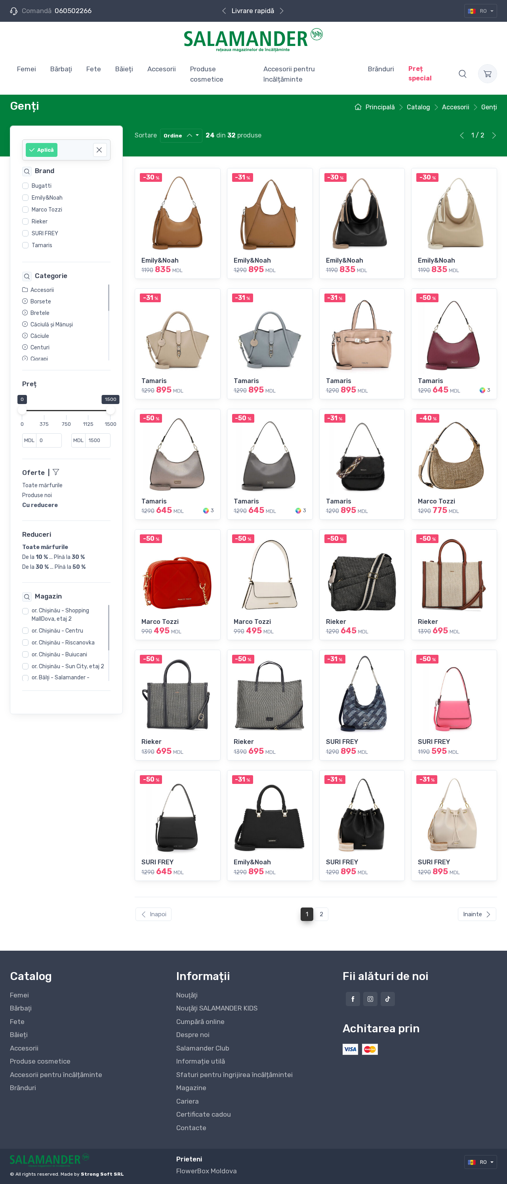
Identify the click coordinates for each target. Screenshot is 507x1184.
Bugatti (41, 186)
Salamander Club (202, 1048)
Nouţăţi (187, 995)
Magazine (191, 1088)
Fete (17, 1022)
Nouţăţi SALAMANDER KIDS (216, 1008)
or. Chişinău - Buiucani (59, 654)
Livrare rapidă (253, 11)
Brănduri (23, 1088)
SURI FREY (45, 233)
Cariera (187, 1101)
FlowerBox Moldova (206, 1171)
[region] (66, 215)
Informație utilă (200, 1061)
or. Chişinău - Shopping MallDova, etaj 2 (60, 614)
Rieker (40, 221)
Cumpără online (200, 1022)
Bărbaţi (21, 1008)
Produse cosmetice (40, 1061)
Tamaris (42, 245)
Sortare (146, 135)
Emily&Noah (47, 197)
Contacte (191, 1128)
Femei (19, 995)
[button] (463, 74)
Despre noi (193, 1035)
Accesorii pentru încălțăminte (56, 1075)
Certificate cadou (203, 1114)
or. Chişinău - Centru (57, 630)
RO (483, 11)
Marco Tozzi (47, 209)
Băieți (19, 1035)
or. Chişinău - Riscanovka (63, 642)
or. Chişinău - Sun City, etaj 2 (68, 666)
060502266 (73, 11)
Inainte (472, 914)
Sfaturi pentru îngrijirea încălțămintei (234, 1075)
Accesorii (24, 1048)
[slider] (22, 410)
